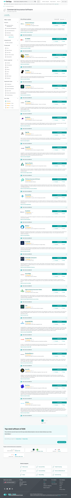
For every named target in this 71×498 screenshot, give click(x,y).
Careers (61, 483)
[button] (11, 22)
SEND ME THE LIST (61, 442)
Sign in (45, 483)
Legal (61, 487)
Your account (54, 483)
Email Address (8, 434)
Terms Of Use (18, 438)
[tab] (7, 15)
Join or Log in (64, 1)
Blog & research (53, 1)
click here (59, 495)
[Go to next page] (47, 421)
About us (58, 1)
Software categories (45, 1)
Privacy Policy (25, 438)
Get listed (53, 482)
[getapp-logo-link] (8, 1)
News (61, 485)
